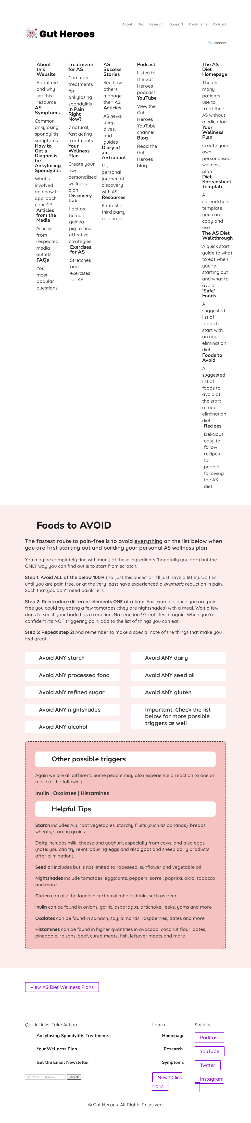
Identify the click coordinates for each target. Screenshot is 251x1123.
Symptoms (173, 1062)
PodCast (209, 1037)
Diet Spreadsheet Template (216, 182)
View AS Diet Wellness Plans (62, 987)
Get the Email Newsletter (63, 1062)
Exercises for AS (80, 249)
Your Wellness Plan (79, 151)
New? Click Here (167, 1081)
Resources (114, 197)
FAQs (43, 260)
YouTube (147, 98)
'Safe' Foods (209, 293)
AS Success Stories (112, 69)
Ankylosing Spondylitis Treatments (73, 1036)
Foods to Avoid (212, 357)
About (127, 24)
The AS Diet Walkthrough (217, 235)
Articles (112, 107)
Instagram (212, 1079)
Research (156, 24)
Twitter (207, 1065)
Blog (142, 138)
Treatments (197, 24)
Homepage (173, 1036)
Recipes (213, 426)
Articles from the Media (46, 215)
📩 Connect (217, 43)
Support (176, 24)
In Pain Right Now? (76, 114)
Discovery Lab (80, 198)
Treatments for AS (81, 67)
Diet (141, 24)
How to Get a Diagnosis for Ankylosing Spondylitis (48, 158)
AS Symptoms (47, 110)
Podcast (219, 24)
